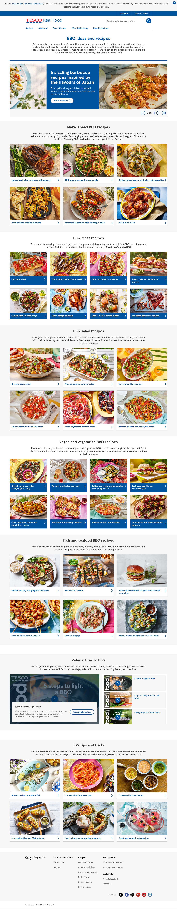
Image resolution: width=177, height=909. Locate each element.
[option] (88, 90)
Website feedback (110, 879)
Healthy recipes (100, 28)
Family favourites (85, 862)
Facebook (127, 895)
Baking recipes (84, 887)
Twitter (132, 895)
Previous (143, 113)
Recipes (29, 28)
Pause (164, 113)
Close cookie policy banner (174, 2)
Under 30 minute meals (88, 872)
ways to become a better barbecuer (82, 754)
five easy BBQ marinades (77, 139)
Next (156, 113)
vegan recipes (114, 450)
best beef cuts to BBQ (119, 247)
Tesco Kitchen (59, 28)
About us (57, 867)
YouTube (138, 895)
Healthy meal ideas (86, 867)
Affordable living (80, 28)
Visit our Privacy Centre (113, 867)
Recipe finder (59, 862)
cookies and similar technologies (27, 3)
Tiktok (121, 895)
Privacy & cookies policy (113, 862)
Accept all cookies (82, 712)
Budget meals (84, 877)
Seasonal (42, 28)
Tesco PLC (107, 884)
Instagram (150, 895)
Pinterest (144, 895)
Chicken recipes (85, 882)
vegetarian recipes (137, 450)
